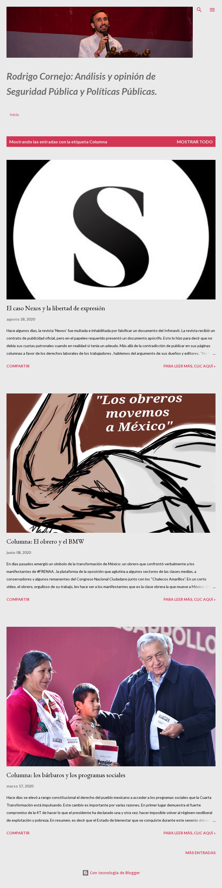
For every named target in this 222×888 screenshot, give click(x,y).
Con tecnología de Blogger (114, 872)
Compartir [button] (18, 366)
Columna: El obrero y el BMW (45, 541)
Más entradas (200, 852)
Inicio (14, 114)
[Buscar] (199, 10)
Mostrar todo (195, 141)
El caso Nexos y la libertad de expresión (55, 308)
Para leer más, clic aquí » (190, 366)
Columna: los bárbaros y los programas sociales (65, 775)
